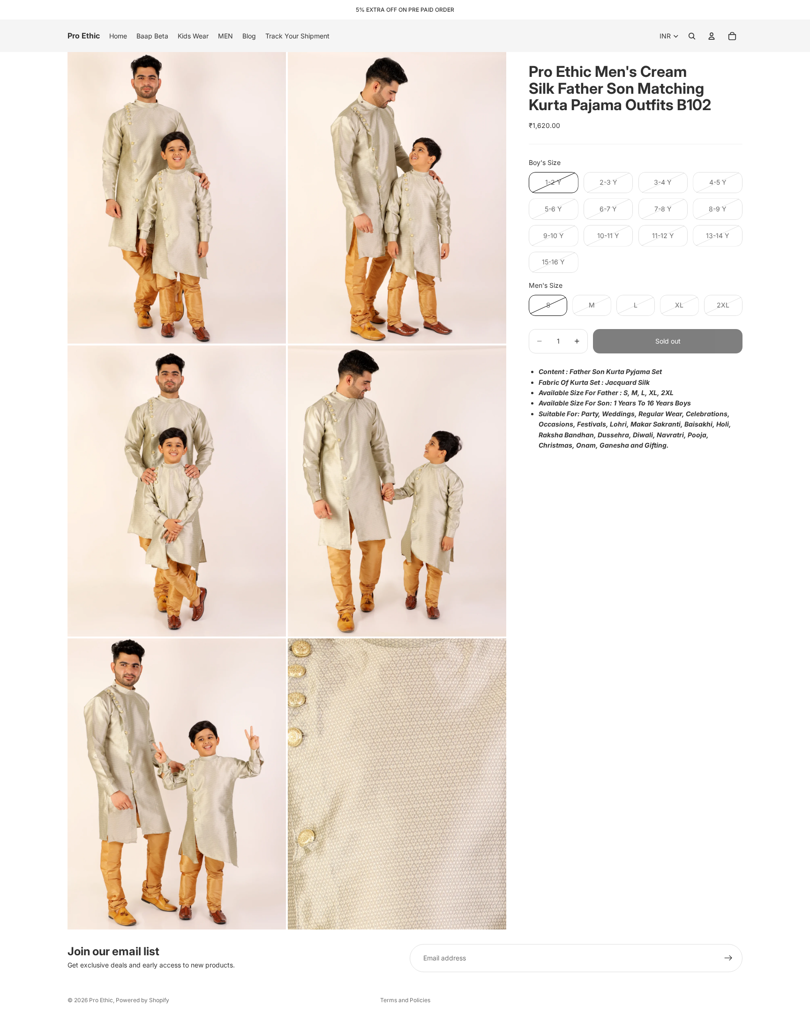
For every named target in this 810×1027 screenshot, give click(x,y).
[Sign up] (728, 958)
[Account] (711, 36)
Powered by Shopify (142, 1000)
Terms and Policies (405, 1000)
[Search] (692, 36)
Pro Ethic (101, 1000)
